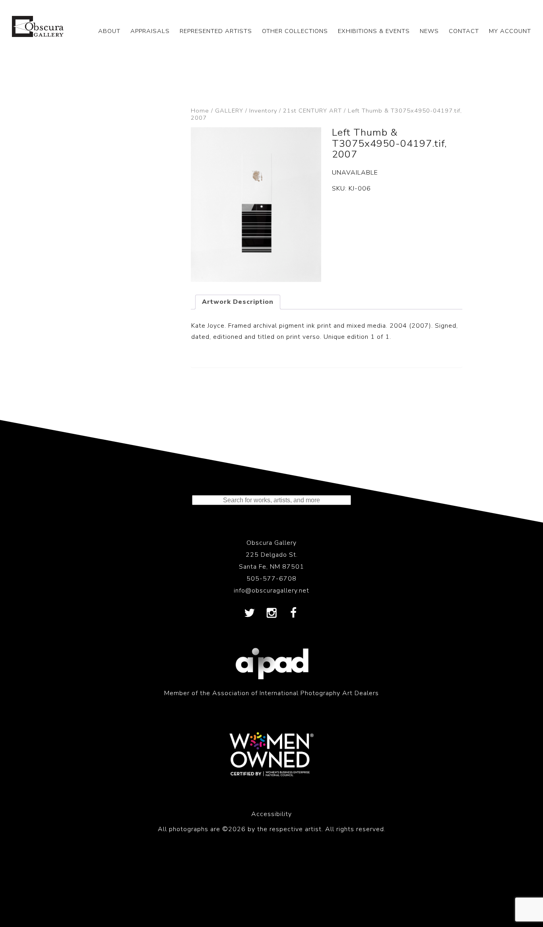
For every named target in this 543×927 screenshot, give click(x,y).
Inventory (263, 111)
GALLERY (229, 111)
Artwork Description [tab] (237, 301)
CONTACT (464, 31)
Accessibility (271, 814)
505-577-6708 (271, 578)
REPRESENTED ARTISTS (216, 31)
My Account (510, 31)
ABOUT (109, 31)
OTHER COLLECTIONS (295, 31)
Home (200, 111)
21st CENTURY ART (312, 111)
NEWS (429, 31)
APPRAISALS (150, 31)
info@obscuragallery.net (271, 590)
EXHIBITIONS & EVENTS (374, 31)
